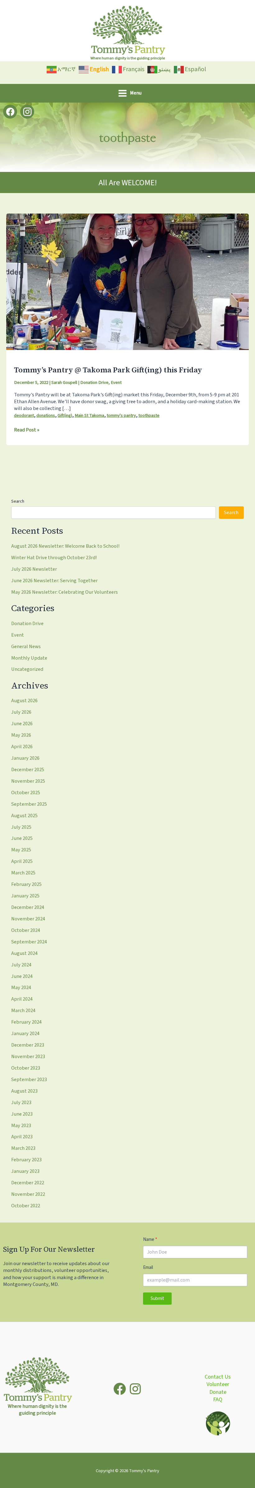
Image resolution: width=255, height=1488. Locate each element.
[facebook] (120, 1389)
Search (17, 501)
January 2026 (25, 758)
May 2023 (21, 1125)
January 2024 (25, 1033)
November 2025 (28, 781)
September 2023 (29, 1079)
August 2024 (24, 953)
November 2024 (28, 919)
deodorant (24, 415)
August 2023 (24, 1091)
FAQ (217, 1399)
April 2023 (22, 1136)
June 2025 (22, 838)
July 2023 (21, 1102)
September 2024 (29, 942)
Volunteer (217, 1384)
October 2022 (25, 1205)
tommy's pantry (121, 415)
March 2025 (23, 873)
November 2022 (28, 1194)
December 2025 (27, 769)
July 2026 (21, 712)
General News (26, 646)
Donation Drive (94, 382)
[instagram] (135, 1389)
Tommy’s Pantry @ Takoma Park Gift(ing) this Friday (108, 370)
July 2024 (21, 965)
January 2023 (25, 1171)
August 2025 (24, 815)
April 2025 (22, 861)
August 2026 (24, 700)
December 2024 (27, 907)
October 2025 (25, 792)
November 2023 (28, 1056)
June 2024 (22, 976)
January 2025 (25, 896)
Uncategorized (27, 669)
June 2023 (22, 1114)
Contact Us (218, 1377)
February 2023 (26, 1159)
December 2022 (27, 1182)
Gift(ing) (65, 415)
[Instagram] (27, 112)
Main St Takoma (89, 415)
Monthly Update (29, 658)
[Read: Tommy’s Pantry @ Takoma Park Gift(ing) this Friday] (127, 281)
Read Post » (26, 429)
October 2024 (25, 930)
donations (45, 415)
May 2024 (21, 987)
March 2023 (23, 1148)
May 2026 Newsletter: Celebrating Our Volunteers (64, 592)
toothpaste (149, 415)
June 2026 (22, 723)
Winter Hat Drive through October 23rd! (54, 557)
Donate (217, 1392)
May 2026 (21, 735)
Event (116, 382)
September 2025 (29, 804)
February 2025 (26, 884)
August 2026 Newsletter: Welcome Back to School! (65, 546)
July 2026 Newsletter (34, 569)
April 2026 (22, 746)
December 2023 (27, 1045)
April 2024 (22, 999)
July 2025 (21, 827)
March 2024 (23, 1010)
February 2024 (26, 1022)
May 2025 (21, 850)
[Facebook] (10, 112)
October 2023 (25, 1068)
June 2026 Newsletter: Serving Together (54, 580)
